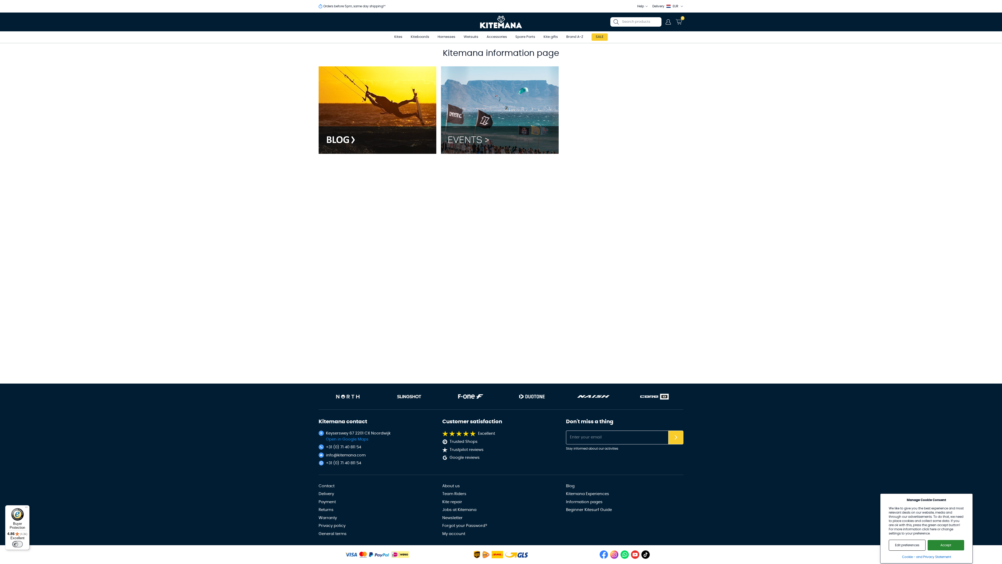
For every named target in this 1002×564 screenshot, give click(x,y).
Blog (570, 486)
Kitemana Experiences (587, 494)
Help (640, 6)
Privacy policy (332, 526)
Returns (326, 510)
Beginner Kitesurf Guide (589, 510)
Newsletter (452, 518)
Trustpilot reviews (467, 450)
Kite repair (452, 502)
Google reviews (465, 458)
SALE (600, 37)
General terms (333, 534)
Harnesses (446, 37)
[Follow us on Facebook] (604, 554)
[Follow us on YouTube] (635, 554)
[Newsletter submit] (676, 437)
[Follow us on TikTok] (645, 554)
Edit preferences (907, 545)
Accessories (497, 37)
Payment (327, 502)
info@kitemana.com (346, 455)
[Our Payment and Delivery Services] (351, 555)
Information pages (584, 502)
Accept (945, 545)
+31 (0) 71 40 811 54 (343, 447)
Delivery (326, 494)
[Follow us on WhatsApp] (625, 554)
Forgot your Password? (464, 526)
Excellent (486, 434)
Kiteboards (420, 37)
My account (453, 534)
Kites (398, 37)
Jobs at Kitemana (459, 510)
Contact (327, 486)
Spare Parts (525, 37)
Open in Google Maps (347, 439)
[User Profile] (668, 22)
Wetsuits (471, 37)
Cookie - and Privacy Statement (926, 557)
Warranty (328, 518)
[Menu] (26, 508)
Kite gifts (551, 37)
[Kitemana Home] (501, 22)
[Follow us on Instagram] (614, 554)
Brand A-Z (574, 37)
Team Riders (454, 494)
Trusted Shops (464, 442)
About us (451, 486)
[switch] (17, 544)
